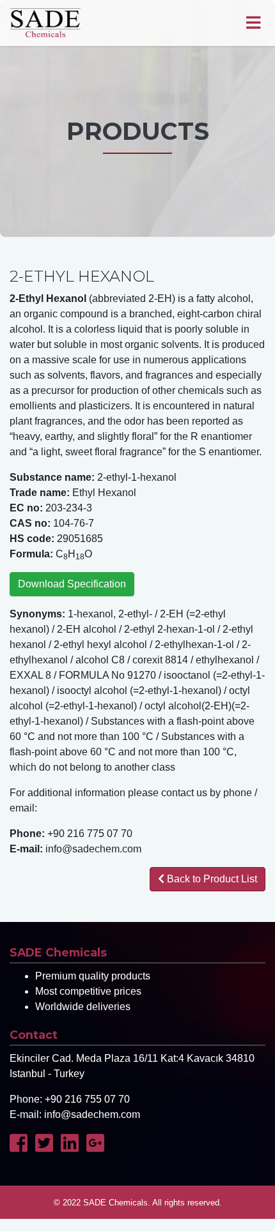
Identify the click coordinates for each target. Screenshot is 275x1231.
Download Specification (72, 583)
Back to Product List (210, 878)
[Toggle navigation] (253, 23)
